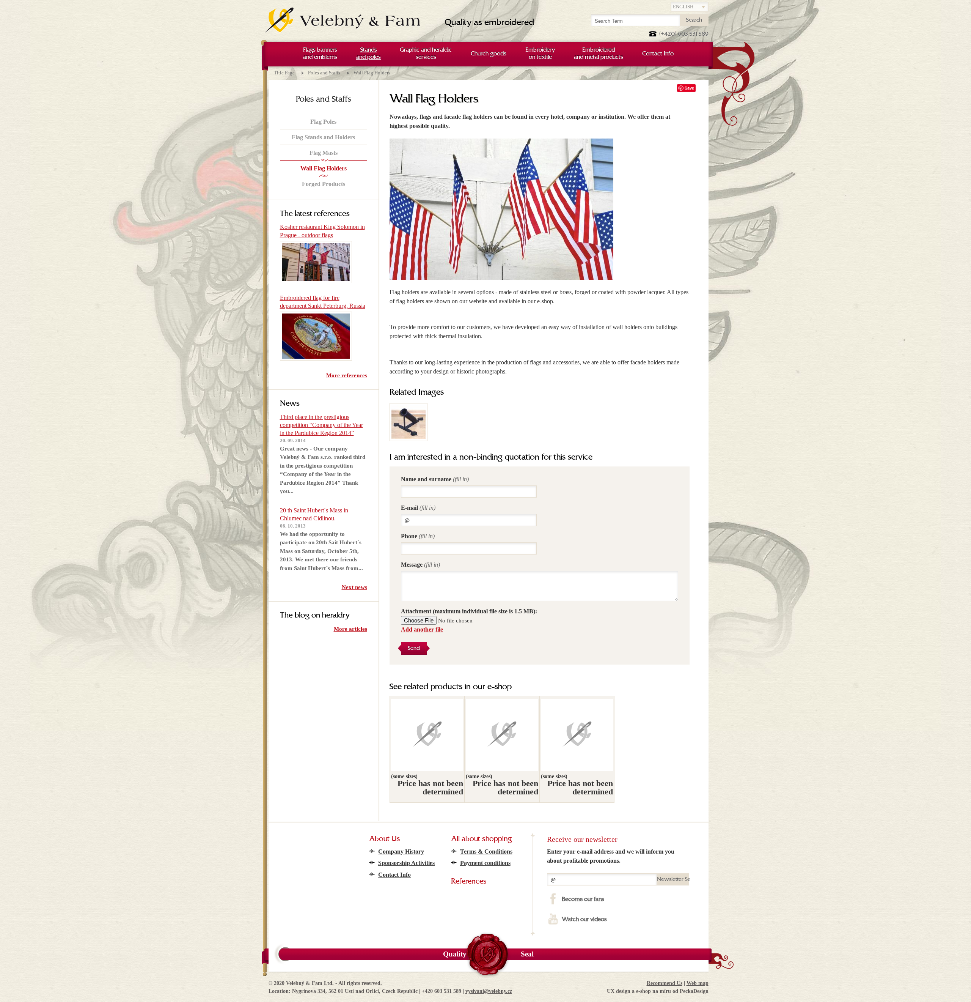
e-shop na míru (653, 991)
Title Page (284, 73)
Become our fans (583, 899)
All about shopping (481, 839)
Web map (698, 983)
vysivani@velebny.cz (488, 991)
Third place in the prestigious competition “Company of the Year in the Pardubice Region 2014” (321, 425)
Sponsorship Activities (406, 863)
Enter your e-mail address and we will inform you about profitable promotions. (610, 856)
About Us (384, 839)
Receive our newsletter (582, 839)
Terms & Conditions (486, 851)
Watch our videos (584, 920)
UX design (618, 991)
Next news (354, 587)
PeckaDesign (694, 991)
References (469, 881)
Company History (401, 851)
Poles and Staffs (324, 73)
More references (346, 375)
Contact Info (394, 874)
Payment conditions (485, 863)
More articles (350, 629)
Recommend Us (664, 983)
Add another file (422, 629)
